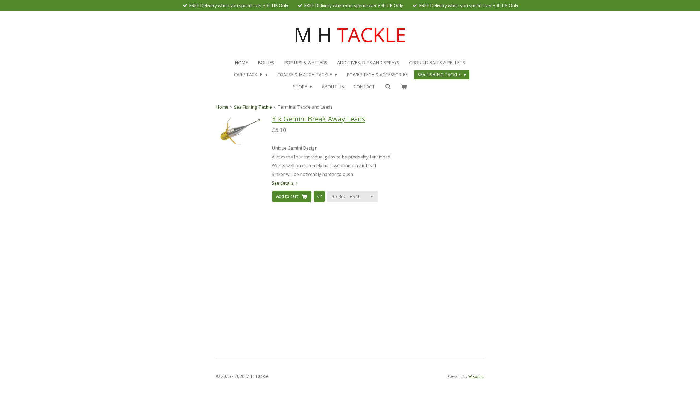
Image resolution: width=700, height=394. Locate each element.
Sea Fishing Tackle (253, 107)
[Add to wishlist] (319, 196)
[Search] (387, 86)
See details (283, 183)
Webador (476, 376)
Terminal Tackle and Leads (305, 107)
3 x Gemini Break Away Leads (318, 118)
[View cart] (403, 86)
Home (222, 107)
